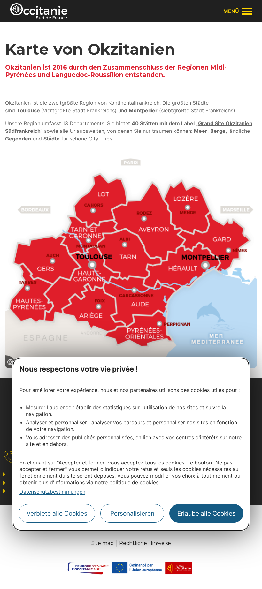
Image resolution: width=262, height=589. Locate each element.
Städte (51, 138)
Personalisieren (132, 513)
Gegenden (18, 138)
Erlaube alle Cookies (206, 513)
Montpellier (143, 110)
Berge (218, 131)
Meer (200, 131)
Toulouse (29, 110)
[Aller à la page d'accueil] (38, 11)
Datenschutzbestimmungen (52, 491)
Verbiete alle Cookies (57, 513)
